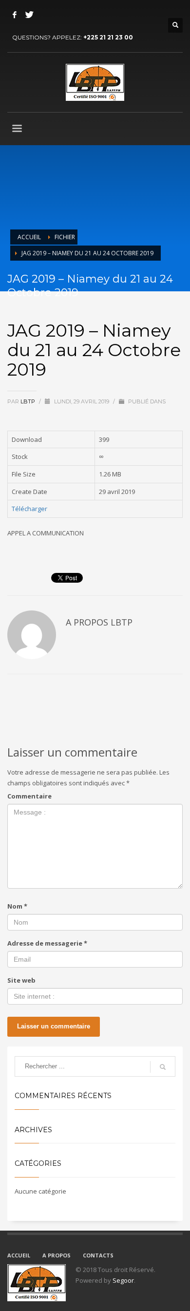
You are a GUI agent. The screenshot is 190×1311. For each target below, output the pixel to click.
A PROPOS (56, 1255)
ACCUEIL (18, 1255)
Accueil (29, 237)
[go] (162, 1067)
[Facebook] (14, 14)
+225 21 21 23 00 (108, 37)
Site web (21, 980)
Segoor (123, 1280)
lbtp (28, 401)
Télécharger (29, 508)
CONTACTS (98, 1255)
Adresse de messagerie (47, 943)
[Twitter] (29, 14)
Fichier (65, 237)
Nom (17, 906)
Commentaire (29, 796)
